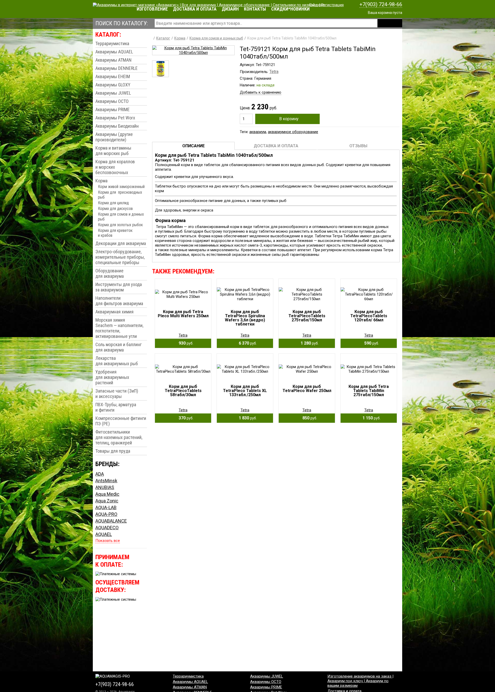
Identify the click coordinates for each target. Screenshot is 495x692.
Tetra (273, 71)
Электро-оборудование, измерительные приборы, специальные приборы (120, 257)
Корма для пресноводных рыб (120, 195)
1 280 (308, 343)
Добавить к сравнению (260, 92)
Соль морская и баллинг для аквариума (118, 347)
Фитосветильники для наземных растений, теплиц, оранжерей (118, 437)
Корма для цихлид (113, 202)
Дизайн (230, 9)
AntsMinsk (106, 480)
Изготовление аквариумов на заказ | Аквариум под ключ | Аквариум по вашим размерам (360, 681)
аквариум (257, 131)
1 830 (246, 418)
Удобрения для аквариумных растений (112, 377)
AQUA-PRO (106, 514)
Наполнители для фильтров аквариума (119, 300)
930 (184, 343)
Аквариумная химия (114, 311)
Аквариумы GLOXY (112, 84)
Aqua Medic (107, 494)
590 (370, 343)
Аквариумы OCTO (112, 101)
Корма (101, 180)
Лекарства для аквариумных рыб (116, 360)
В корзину (289, 118)
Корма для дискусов (115, 208)
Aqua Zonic (106, 500)
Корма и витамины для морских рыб (113, 150)
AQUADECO (107, 527)
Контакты (255, 9)
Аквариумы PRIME (112, 109)
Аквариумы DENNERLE (116, 68)
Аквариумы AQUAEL (114, 51)
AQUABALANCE (111, 521)
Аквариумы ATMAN (113, 60)
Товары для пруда (112, 451)
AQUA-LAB (106, 507)
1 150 (370, 418)
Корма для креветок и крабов (115, 233)
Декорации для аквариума (120, 243)
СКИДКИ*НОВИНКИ (290, 9)
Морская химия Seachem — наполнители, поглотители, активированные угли (119, 328)
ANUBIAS (104, 487)
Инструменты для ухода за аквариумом (118, 287)
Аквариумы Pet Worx (115, 117)
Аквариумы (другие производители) (114, 137)
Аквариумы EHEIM (112, 76)
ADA (99, 474)
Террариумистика (112, 43)
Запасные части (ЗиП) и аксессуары (116, 393)
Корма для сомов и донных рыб (121, 217)
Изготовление (152, 9)
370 (184, 418)
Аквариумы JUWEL (113, 93)
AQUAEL (103, 534)
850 (308, 418)
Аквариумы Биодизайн (117, 126)
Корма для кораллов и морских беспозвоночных (115, 167)
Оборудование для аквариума (109, 273)
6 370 (246, 343)
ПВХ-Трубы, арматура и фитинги (115, 407)
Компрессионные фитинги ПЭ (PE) (120, 421)
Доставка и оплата (195, 9)
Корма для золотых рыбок (120, 224)
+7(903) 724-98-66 (380, 4)
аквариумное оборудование (293, 131)
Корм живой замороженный (121, 186)
